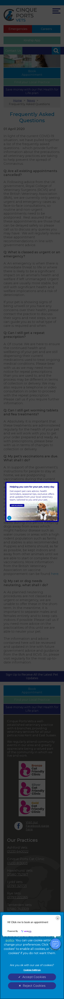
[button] (55, 943)
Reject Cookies (34, 985)
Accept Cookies (34, 977)
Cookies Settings (32, 970)
